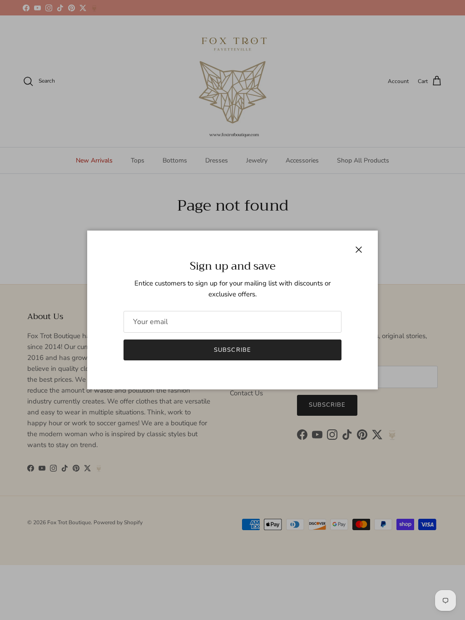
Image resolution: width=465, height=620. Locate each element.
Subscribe (232, 350)
